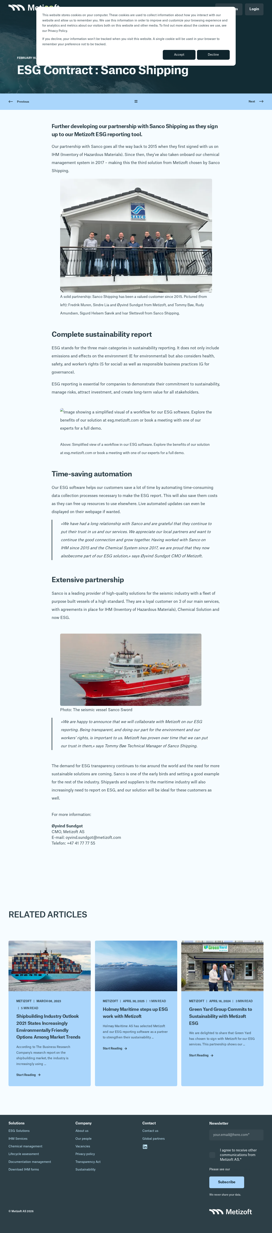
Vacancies (82, 1146)
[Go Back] (136, 102)
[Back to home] (34, 9)
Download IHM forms (23, 1169)
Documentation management (29, 1162)
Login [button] (254, 9)
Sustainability (85, 1169)
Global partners (153, 1138)
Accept (179, 54)
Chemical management (25, 1146)
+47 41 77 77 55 (81, 843)
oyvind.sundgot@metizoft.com (93, 837)
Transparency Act (88, 1162)
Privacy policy (85, 1154)
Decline (213, 54)
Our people (83, 1138)
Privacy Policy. (241, 1169)
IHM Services (17, 1138)
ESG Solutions (19, 1131)
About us (81, 1131)
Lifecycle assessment (23, 1154)
